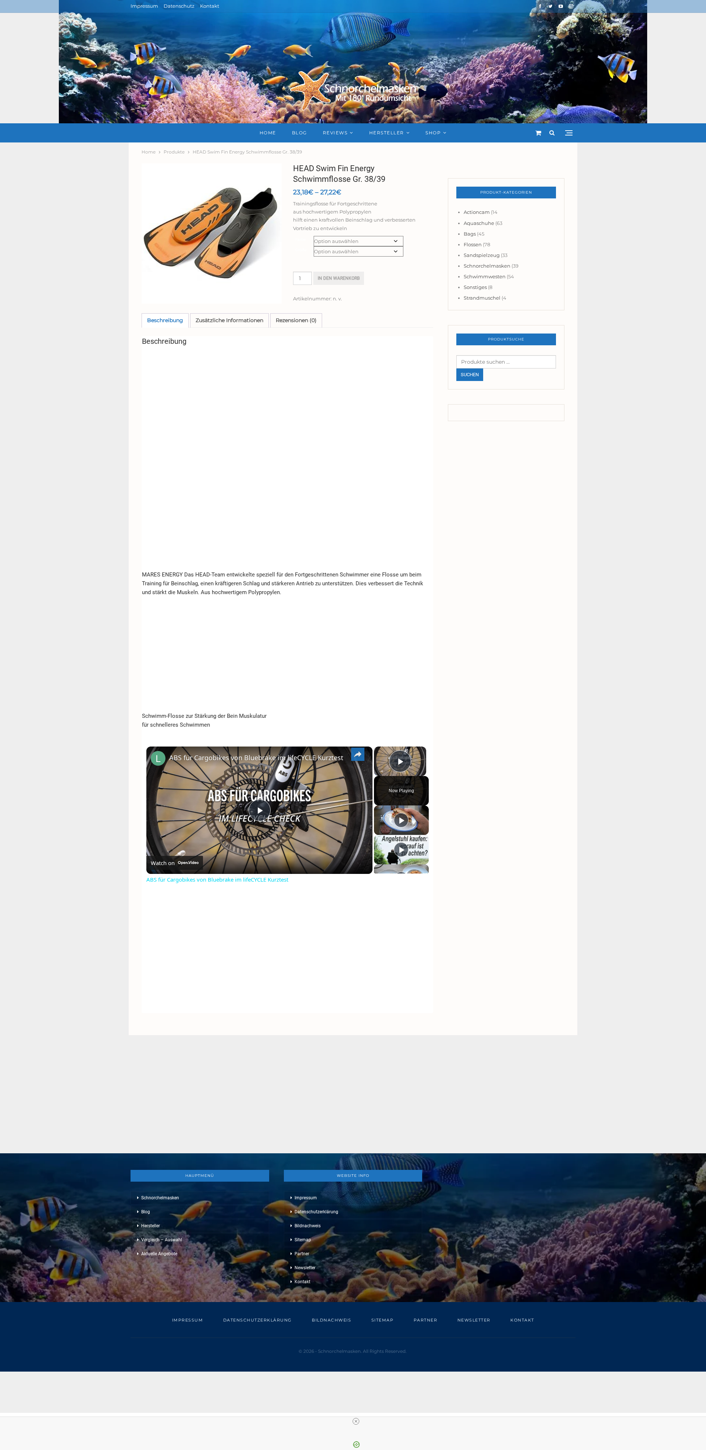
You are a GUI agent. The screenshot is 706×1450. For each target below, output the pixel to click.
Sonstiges (475, 287)
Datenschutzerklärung (316, 1211)
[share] (357, 754)
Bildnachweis (308, 1225)
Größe (301, 250)
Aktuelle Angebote (159, 1253)
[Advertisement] (287, 403)
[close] (356, 1421)
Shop (433, 132)
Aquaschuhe (479, 223)
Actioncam (477, 212)
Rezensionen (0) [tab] (296, 320)
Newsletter (305, 1267)
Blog (299, 132)
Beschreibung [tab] (165, 320)
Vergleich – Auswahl (161, 1239)
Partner (302, 1253)
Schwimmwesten (485, 276)
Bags (470, 234)
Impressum (144, 6)
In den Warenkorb (339, 278)
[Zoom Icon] (212, 233)
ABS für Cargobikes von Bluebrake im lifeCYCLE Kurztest (256, 757)
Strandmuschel (482, 298)
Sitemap (303, 1239)
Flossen (473, 244)
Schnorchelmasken (487, 266)
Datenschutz (179, 6)
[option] (212, 233)
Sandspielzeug (482, 255)
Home (268, 132)
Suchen (470, 374)
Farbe (300, 239)
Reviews (335, 132)
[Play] (401, 820)
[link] (158, 758)
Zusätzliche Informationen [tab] (229, 320)
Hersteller (386, 132)
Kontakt (209, 6)
